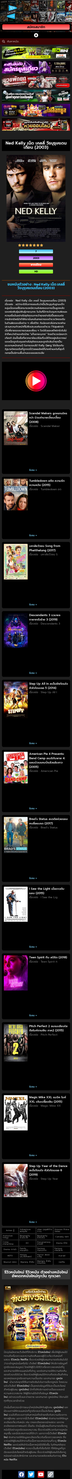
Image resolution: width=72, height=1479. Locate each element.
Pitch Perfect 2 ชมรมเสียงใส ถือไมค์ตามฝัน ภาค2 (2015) (48, 1028)
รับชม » (33, 470)
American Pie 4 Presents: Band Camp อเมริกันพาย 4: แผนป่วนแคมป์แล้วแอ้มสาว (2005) (47, 760)
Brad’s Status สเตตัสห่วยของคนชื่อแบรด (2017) (48, 821)
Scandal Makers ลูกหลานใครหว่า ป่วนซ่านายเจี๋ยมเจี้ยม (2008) (48, 417)
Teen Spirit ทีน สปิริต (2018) (48, 957)
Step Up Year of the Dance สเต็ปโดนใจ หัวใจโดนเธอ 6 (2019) (48, 1170)
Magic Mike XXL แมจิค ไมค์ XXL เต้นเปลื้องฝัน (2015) (47, 1099)
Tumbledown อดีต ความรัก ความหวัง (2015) (47, 483)
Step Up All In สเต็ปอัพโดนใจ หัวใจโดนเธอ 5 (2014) (48, 686)
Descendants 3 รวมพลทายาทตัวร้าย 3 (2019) (44, 617)
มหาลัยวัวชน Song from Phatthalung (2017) (44, 548)
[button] (36, 35)
